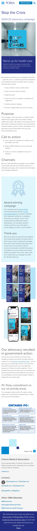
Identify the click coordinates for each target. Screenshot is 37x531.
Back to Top (28, 451)
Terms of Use (7, 517)
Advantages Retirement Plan (11, 505)
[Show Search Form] (34, 3)
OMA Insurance (6, 501)
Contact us (5, 471)
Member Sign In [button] (26, 3)
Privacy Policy (19, 517)
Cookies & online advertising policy (14, 520)
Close (18, 528)
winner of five (23, 209)
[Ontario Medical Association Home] (10, 3)
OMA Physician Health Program (12, 508)
